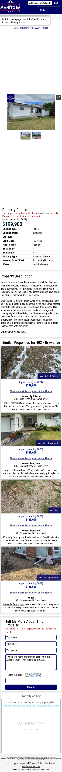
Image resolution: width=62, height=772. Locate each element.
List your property (18, 763)
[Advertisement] (31, 61)
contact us (43, 213)
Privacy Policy (36, 763)
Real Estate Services (31, 766)
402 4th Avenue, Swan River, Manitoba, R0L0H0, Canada (31, 705)
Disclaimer (50, 763)
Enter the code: (15, 674)
